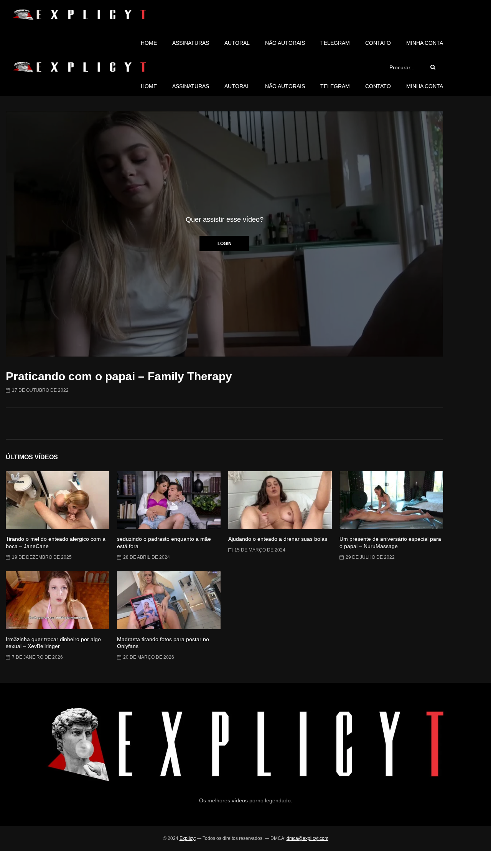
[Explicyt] (79, 14)
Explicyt (188, 838)
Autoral (237, 43)
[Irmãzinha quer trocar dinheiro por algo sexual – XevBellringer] (57, 600)
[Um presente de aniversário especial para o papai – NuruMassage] (391, 500)
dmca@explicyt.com (307, 838)
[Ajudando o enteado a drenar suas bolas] (280, 500)
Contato (378, 43)
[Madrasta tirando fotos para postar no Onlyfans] (169, 600)
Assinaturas (190, 43)
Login (224, 243)
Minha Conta (424, 43)
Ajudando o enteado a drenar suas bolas (277, 539)
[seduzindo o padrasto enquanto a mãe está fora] (169, 500)
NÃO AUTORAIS (285, 43)
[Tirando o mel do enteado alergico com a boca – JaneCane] (57, 500)
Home (149, 43)
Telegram (335, 43)
